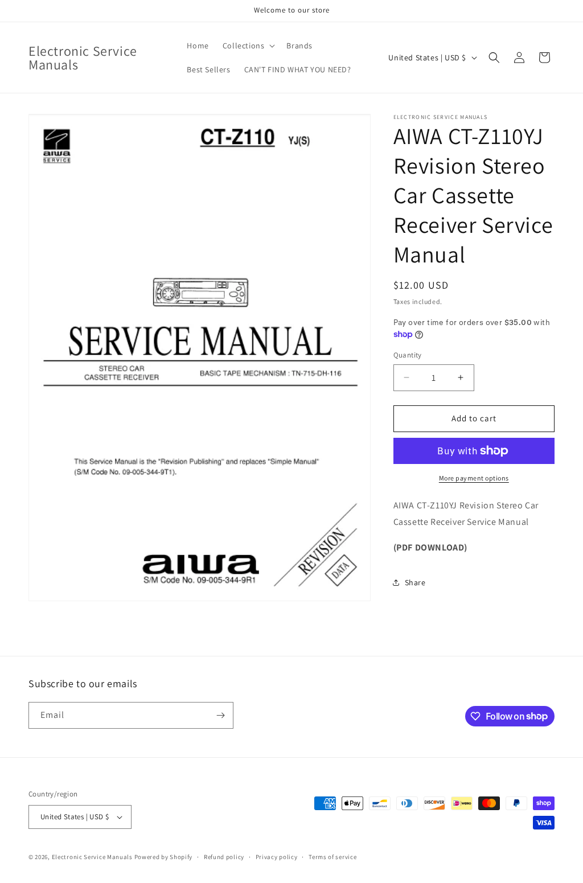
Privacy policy (277, 857)
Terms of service (332, 857)
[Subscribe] (220, 715)
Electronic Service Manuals (92, 857)
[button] (248, 46)
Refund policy (224, 857)
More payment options (474, 478)
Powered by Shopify (163, 857)
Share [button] (415, 582)
